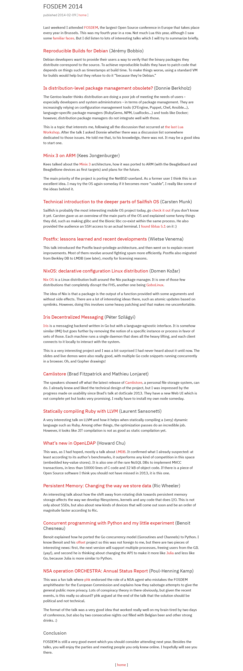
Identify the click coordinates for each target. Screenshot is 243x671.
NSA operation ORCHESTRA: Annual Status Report (95, 571)
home (82, 15)
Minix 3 (85, 164)
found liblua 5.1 (153, 226)
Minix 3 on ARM (59, 155)
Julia (170, 552)
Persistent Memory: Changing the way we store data (97, 485)
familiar (59, 38)
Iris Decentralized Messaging (73, 317)
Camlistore (54, 374)
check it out (161, 210)
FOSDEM (91, 27)
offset (80, 542)
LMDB (120, 451)
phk (87, 579)
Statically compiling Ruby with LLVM (80, 411)
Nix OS (48, 279)
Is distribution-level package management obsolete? (98, 88)
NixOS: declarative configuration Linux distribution (95, 271)
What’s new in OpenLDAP (69, 443)
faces (70, 38)
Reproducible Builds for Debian (75, 51)
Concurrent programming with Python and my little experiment (108, 523)
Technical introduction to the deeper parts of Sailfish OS (101, 201)
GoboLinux (154, 284)
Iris (46, 325)
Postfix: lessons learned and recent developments (95, 239)
